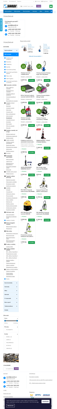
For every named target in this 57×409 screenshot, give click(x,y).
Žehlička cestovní (10, 151)
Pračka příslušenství (10, 263)
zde (38, 402)
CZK (51, 1)
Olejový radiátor (9, 199)
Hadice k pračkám (10, 265)
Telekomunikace (9, 306)
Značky (6, 310)
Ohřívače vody (10, 212)
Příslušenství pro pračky (11, 253)
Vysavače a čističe (11, 85)
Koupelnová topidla (10, 209)
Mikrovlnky (9, 231)
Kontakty (5, 1)
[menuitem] (8, 11)
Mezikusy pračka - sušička (10, 261)
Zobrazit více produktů (35, 56)
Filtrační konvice (9, 173)
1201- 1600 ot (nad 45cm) (12, 255)
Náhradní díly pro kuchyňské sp (10, 164)
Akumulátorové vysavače (12, 101)
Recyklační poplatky (34, 376)
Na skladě (9, 329)
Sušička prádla (9, 246)
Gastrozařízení (8, 50)
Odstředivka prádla (10, 276)
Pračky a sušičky (10, 244)
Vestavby (7, 286)
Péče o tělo (9, 76)
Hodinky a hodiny (10, 220)
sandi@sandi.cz (13, 25)
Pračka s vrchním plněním (12, 269)
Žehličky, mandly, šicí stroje (11, 131)
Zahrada (7, 294)
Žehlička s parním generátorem (10, 143)
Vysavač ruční (9, 112)
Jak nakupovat (12, 1)
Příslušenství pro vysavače (10, 91)
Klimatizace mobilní (10, 184)
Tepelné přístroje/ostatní (11, 205)
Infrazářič (8, 190)
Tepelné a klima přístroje (10, 177)
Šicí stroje (8, 153)
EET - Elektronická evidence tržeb (37, 383)
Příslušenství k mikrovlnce (12, 233)
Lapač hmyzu (9, 161)
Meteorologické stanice (10, 223)
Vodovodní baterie (10, 214)
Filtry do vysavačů (10, 126)
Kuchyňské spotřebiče (9, 156)
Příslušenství (9, 228)
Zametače (8, 122)
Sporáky (8, 67)
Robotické (8, 106)
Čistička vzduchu (10, 203)
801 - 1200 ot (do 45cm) (11, 258)
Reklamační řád (7, 393)
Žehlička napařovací (10, 134)
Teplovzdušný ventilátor (11, 182)
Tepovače (8, 128)
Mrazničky (8, 62)
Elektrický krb (9, 201)
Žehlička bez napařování (11, 136)
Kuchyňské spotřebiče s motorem (11, 82)
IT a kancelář (8, 298)
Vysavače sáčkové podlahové (10, 94)
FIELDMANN (9, 342)
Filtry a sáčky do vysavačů (9, 88)
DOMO (8, 339)
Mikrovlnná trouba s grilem (10, 238)
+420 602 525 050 (14, 29)
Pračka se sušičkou (10, 271)
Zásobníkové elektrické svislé (11, 217)
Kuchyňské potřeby (11, 69)
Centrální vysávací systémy (10, 103)
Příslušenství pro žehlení (11, 147)
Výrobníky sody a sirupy (11, 171)
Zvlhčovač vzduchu (10, 194)
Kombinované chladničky (9, 58)
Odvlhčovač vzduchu (11, 186)
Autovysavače (9, 116)
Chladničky (9, 64)
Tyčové (7, 99)
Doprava (19, 1)
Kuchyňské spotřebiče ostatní (11, 167)
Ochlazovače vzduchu (11, 207)
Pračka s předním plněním (10, 249)
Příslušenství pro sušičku (11, 267)
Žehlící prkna (9, 149)
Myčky (7, 279)
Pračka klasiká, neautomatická (9, 274)
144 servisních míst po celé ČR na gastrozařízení (40, 380)
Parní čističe (9, 124)
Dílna (6, 290)
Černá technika (8, 283)
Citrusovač (8, 169)
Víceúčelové (9, 118)
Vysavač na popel (10, 108)
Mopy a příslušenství (10, 114)
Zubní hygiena (9, 78)
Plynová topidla (9, 196)
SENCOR (8, 348)
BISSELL (8, 336)
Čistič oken (8, 110)
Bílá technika (8, 54)
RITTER (8, 345)
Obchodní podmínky (8, 396)
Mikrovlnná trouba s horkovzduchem (10, 241)
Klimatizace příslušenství (11, 198)
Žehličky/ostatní (9, 138)
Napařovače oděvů (10, 145)
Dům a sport (8, 302)
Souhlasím (46, 401)
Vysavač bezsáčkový (11, 97)
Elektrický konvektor (10, 180)
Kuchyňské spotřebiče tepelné (11, 73)
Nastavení (10, 405)
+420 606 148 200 (14, 33)
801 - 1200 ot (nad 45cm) (12, 251)
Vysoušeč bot (9, 192)
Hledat (39, 6)
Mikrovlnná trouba (10, 235)
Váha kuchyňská (9, 159)
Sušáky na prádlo (10, 140)
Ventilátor (8, 188)
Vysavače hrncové (10, 120)
